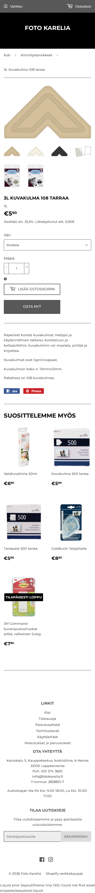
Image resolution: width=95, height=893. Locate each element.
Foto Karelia (47, 27)
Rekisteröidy (76, 836)
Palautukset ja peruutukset (48, 743)
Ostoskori (82, 6)
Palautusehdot (47, 725)
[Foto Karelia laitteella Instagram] (50, 860)
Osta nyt (32, 306)
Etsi (47, 712)
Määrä (9, 258)
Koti (7, 55)
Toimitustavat (47, 731)
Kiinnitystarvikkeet (36, 55)
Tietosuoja (47, 719)
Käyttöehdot (47, 737)
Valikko (16, 6)
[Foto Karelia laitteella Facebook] (42, 860)
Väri (7, 235)
